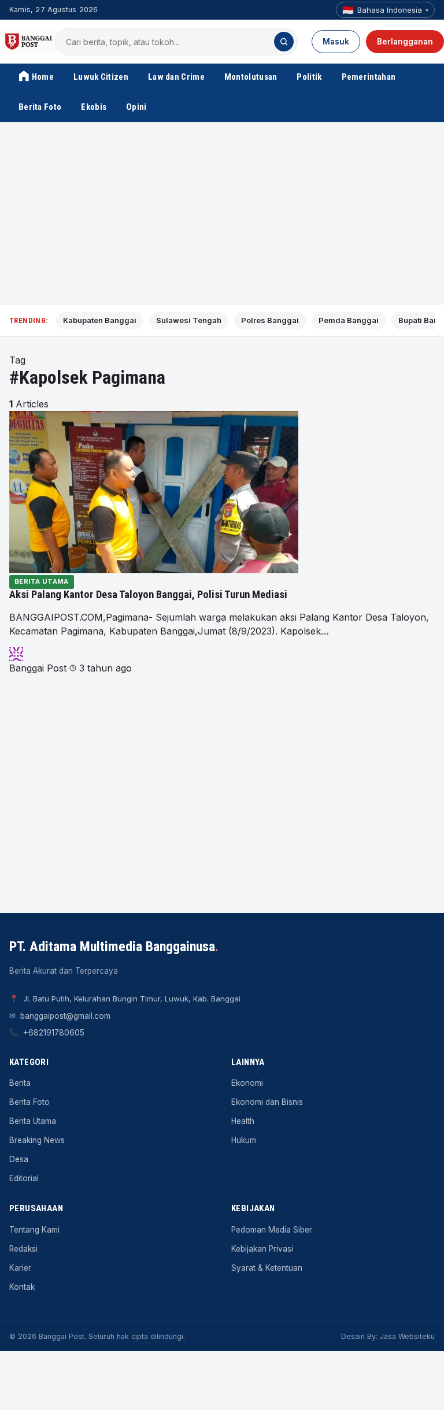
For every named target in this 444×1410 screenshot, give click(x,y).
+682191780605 (53, 1032)
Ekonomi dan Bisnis (267, 1102)
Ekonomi (247, 1083)
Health (242, 1121)
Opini (136, 107)
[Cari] (284, 41)
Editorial (24, 1178)
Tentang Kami (34, 1229)
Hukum (243, 1140)
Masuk (336, 41)
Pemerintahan (369, 77)
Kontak (22, 1287)
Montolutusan (251, 77)
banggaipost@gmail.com (65, 1016)
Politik (309, 77)
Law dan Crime (176, 77)
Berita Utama (41, 581)
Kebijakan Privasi (262, 1248)
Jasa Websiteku (407, 1336)
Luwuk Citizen (100, 77)
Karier (20, 1267)
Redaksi (23, 1248)
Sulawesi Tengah (188, 320)
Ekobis (93, 107)
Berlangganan (405, 41)
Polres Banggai (270, 320)
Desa (18, 1159)
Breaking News (37, 1140)
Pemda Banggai (349, 320)
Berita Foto (39, 107)
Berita (20, 1083)
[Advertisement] (222, 214)
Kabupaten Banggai (99, 320)
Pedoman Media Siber (271, 1229)
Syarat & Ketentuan (266, 1267)
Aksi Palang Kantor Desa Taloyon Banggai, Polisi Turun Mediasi (148, 594)
